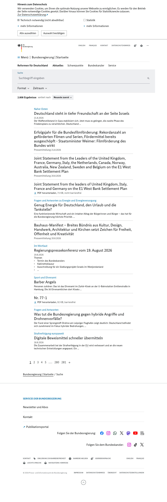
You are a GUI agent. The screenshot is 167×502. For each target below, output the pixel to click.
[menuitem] (23, 88)
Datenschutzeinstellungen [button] (131, 473)
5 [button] (45, 362)
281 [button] (63, 362)
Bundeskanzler (96, 65)
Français (93, 45)
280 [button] (56, 362)
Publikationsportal (37, 427)
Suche (20, 73)
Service (113, 65)
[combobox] (37, 78)
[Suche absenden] (148, 78)
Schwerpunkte (75, 65)
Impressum (78, 473)
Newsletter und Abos (36, 407)
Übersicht (112, 473)
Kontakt (104, 45)
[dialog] (83, 20)
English (81, 45)
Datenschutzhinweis (121, 45)
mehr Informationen (31, 26)
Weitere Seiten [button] (50, 362)
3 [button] (38, 362)
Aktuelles (58, 65)
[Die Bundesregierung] (25, 48)
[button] (148, 45)
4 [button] (42, 362)
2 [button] (34, 362)
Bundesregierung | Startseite (38, 374)
